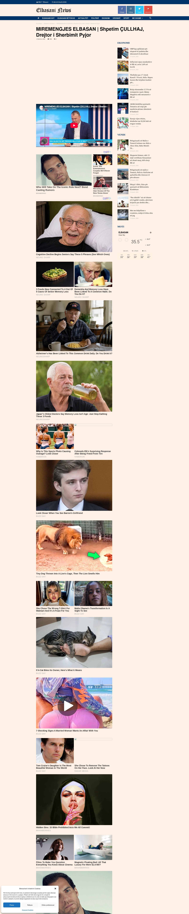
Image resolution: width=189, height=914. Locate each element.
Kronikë (116, 18)
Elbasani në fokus (66, 18)
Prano (12, 905)
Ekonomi (106, 18)
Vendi (121, 134)
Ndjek (131, 6)
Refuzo (29, 905)
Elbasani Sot (48, 18)
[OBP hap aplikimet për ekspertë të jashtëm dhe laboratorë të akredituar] (122, 53)
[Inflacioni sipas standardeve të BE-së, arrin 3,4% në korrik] (122, 66)
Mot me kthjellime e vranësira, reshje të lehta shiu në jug (141, 213)
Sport (126, 18)
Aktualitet (83, 18)
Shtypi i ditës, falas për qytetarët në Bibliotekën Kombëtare (139, 187)
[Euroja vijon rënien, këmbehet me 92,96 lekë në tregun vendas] (122, 122)
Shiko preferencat (48, 905)
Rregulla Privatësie (27, 910)
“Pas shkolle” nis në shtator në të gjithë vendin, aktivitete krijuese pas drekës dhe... (141, 200)
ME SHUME (136, 18)
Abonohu (148, 6)
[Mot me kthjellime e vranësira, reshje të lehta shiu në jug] (122, 214)
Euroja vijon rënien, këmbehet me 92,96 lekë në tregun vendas (140, 121)
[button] (55, 888)
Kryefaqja (39, 23)
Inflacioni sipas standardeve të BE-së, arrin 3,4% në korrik (141, 64)
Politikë (95, 18)
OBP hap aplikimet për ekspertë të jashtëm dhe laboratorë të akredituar (139, 51)
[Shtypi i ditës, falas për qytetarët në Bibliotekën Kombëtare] (122, 188)
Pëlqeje (122, 6)
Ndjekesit (139, 6)
